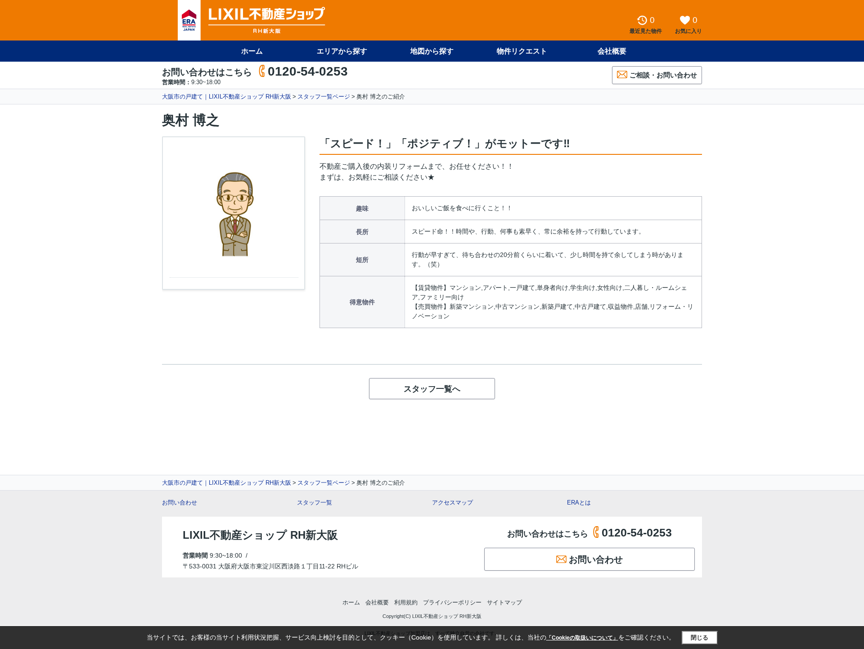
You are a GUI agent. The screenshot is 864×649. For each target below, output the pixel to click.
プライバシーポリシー (452, 602)
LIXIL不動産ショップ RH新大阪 (260, 535)
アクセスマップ (452, 502)
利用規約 (406, 602)
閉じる (699, 637)
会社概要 (612, 51)
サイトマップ (504, 602)
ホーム (252, 51)
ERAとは (579, 502)
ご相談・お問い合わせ (663, 75)
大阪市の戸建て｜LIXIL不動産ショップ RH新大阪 (226, 96)
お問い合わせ (179, 502)
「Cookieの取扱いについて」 (582, 638)
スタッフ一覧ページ (323, 96)
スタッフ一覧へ (432, 388)
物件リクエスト (522, 51)
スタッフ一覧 (314, 502)
